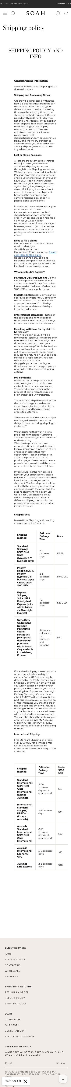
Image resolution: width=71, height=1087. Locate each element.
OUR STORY (12, 1025)
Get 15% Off (13, 1081)
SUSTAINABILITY (15, 1031)
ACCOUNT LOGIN (15, 959)
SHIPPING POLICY (16, 1003)
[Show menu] (5, 13)
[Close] (25, 1081)
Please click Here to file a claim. (35, 253)
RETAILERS (11, 976)
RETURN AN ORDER (17, 992)
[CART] (66, 13)
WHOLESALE (12, 971)
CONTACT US (13, 965)
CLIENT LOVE (13, 1019)
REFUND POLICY (15, 998)
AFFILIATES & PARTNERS (20, 1036)
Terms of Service (50, 1074)
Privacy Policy (25, 1074)
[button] (13, 13)
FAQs (8, 953)
